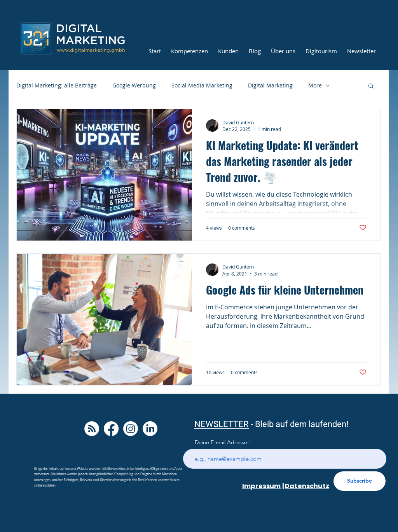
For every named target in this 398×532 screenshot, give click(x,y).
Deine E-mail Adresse (221, 442)
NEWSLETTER (221, 424)
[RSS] (91, 428)
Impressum (261, 485)
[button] (371, 86)
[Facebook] (111, 428)
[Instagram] (130, 428)
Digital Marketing (270, 85)
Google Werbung (134, 85)
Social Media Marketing (201, 85)
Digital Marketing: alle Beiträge (56, 85)
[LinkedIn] (150, 428)
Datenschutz (307, 485)
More (315, 85)
